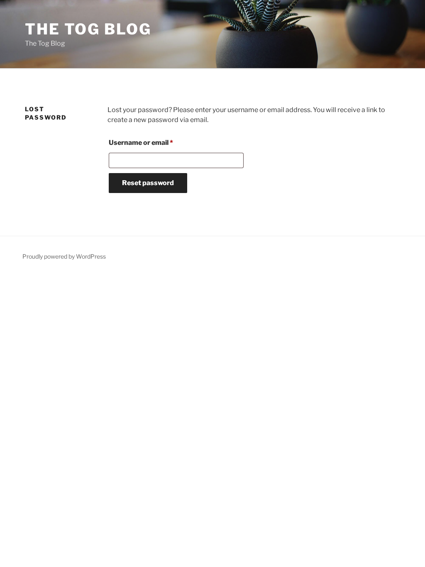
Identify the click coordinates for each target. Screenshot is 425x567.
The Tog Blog (88, 29)
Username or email (155, 142)
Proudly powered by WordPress (64, 256)
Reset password (148, 183)
